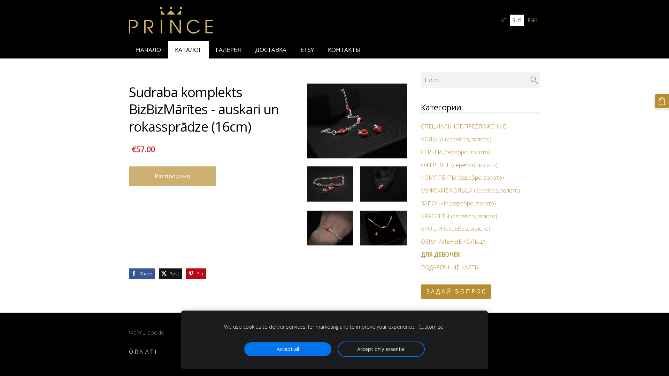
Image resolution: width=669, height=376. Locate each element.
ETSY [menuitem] (307, 50)
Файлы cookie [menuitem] (146, 332)
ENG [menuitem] (533, 20)
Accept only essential (381, 349)
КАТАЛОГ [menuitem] (188, 50)
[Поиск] (534, 80)
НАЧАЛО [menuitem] (148, 50)
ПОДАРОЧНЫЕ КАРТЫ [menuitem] (450, 267)
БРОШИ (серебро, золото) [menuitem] (455, 229)
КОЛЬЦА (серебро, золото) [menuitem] (456, 139)
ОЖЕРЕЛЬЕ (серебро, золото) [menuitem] (459, 165)
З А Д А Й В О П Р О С (455, 291)
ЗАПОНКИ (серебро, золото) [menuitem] (458, 203)
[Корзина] (662, 101)
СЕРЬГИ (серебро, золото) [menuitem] (455, 152)
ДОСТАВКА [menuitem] (270, 50)
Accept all (288, 349)
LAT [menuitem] (502, 20)
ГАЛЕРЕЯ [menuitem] (228, 50)
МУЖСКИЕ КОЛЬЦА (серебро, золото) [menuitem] (470, 190)
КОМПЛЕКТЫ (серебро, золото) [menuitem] (462, 177)
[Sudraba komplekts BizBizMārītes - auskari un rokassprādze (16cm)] (330, 184)
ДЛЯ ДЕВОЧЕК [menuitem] (440, 254)
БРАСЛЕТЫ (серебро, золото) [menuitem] (459, 216)
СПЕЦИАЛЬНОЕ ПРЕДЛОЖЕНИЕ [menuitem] (463, 126)
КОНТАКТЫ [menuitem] (344, 50)
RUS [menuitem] (517, 20)
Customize (430, 326)
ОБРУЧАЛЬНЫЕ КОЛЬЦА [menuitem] (453, 241)
